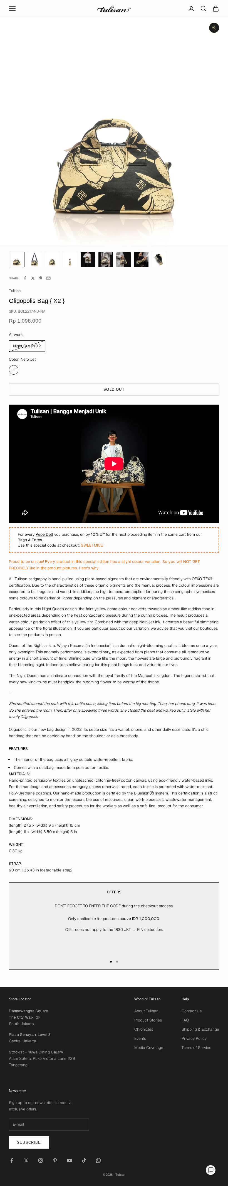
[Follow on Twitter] (26, 1160)
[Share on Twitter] (33, 278)
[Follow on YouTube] (69, 1160)
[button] (210, 1170)
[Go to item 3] (70, 259)
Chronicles (143, 1029)
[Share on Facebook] (25, 278)
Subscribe (29, 1142)
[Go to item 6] (123, 259)
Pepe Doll (44, 534)
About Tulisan (146, 1010)
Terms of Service (196, 1047)
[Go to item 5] (105, 259)
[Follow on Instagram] (40, 1160)
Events (140, 1038)
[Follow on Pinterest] (55, 1160)
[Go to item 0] (16, 259)
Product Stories (148, 1020)
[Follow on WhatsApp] (98, 1160)
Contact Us (192, 1010)
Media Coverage (148, 1047)
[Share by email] (48, 278)
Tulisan (15, 291)
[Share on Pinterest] (40, 278)
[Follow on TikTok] (84, 1160)
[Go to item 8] (159, 259)
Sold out (113, 389)
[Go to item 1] (34, 259)
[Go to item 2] (52, 259)
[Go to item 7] (141, 259)
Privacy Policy (194, 1038)
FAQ (185, 1020)
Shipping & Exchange (200, 1029)
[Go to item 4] (88, 259)
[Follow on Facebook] (11, 1160)
